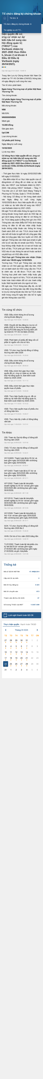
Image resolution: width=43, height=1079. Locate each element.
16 (37, 652)
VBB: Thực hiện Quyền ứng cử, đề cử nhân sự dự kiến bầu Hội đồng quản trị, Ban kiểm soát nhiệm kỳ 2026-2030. (20, 398)
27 (6, 640)
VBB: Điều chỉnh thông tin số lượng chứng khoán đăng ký (19, 316)
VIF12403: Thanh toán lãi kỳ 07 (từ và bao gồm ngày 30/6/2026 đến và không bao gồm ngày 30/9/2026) (21, 473)
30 (21, 640)
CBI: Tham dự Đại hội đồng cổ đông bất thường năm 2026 (21, 438)
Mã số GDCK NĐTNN (12, 572)
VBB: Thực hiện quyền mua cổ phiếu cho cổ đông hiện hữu (21, 410)
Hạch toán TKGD (28, 624)
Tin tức (13, 18)
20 (21, 658)
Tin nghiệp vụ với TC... (13, 30)
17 (6, 658)
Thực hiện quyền (11, 624)
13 (21, 652)
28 (11, 640)
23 (37, 658)
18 (11, 658)
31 (27, 640)
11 (11, 652)
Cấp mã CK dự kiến (11, 578)
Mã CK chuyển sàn (11, 591)
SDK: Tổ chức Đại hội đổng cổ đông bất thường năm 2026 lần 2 (21, 527)
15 (32, 652)
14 (27, 652)
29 (16, 640)
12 (16, 652)
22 (32, 658)
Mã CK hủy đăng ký (11, 585)
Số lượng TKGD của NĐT (13, 605)
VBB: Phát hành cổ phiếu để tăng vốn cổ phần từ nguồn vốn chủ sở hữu (21, 341)
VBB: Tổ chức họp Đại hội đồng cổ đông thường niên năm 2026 (21, 351)
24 (6, 664)
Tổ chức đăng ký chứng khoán (16, 24)
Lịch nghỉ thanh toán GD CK (20, 615)
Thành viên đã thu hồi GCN (14, 598)
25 (11, 664)
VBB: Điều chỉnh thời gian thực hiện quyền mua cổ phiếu (19, 387)
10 (6, 652)
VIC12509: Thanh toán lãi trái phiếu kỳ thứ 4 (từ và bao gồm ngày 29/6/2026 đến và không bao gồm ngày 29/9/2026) (21, 515)
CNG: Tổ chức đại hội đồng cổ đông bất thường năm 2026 (21, 449)
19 (16, 658)
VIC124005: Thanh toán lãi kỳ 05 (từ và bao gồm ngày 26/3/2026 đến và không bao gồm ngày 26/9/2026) (21, 460)
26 (16, 664)
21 (27, 658)
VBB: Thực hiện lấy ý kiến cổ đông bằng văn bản (21, 420)
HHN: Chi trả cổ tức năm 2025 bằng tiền (21, 536)
